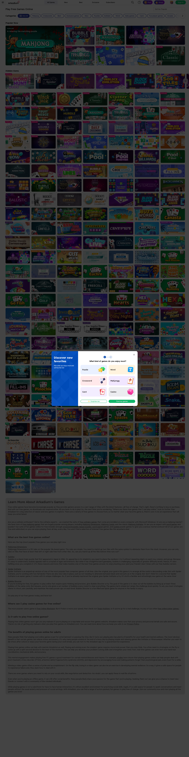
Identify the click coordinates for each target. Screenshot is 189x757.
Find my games (122, 401)
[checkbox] (93, 369)
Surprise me (94, 401)
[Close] (134, 355)
